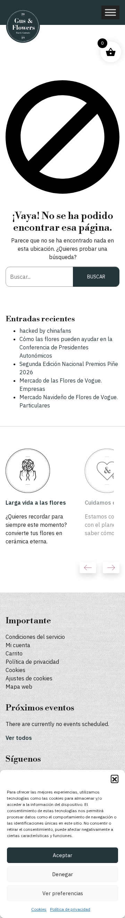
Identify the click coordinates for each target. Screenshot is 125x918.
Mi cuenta (18, 645)
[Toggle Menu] (110, 12)
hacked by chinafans (45, 330)
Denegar (62, 874)
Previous (88, 567)
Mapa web (19, 686)
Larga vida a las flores (36, 502)
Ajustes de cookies (29, 678)
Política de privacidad (70, 909)
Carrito (14, 653)
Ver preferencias (62, 893)
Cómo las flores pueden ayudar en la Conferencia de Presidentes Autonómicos (65, 347)
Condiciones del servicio (35, 636)
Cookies (39, 909)
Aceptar (62, 855)
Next (111, 567)
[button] (114, 778)
